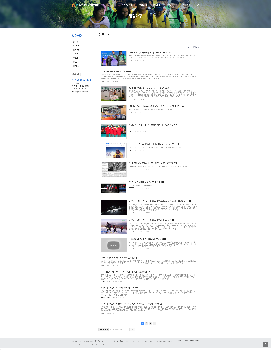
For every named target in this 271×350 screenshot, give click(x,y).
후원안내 (143, 5)
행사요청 (75, 62)
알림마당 (186, 5)
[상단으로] (265, 344)
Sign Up (198, 8)
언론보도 (75, 54)
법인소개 (128, 5)
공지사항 (75, 42)
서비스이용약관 (194, 341)
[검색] (132, 329)
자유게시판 (76, 66)
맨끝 (154, 323)
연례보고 (75, 58)
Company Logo (87, 4)
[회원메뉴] (198, 5)
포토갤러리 (76, 46)
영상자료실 (76, 50)
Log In (198, 8)
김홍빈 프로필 (171, 5)
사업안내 (156, 5)
